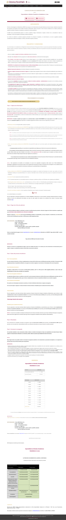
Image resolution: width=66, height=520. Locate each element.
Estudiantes (31, 6)
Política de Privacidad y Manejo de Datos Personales (33, 517)
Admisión (37, 6)
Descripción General (11, 6)
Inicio (6, 5)
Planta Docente (26, 5)
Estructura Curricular (19, 6)
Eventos (41, 5)
